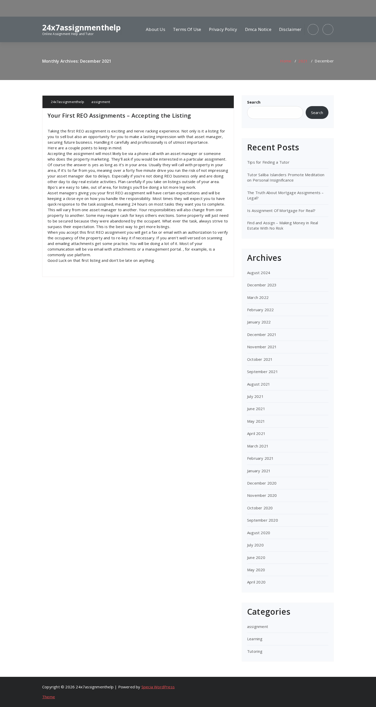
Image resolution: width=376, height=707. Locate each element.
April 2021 (256, 433)
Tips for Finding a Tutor (268, 162)
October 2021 (260, 359)
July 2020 (255, 544)
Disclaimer (290, 29)
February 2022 (260, 309)
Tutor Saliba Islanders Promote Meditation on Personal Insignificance (285, 177)
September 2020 (262, 520)
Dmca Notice (258, 29)
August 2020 (258, 532)
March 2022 (258, 297)
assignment (100, 101)
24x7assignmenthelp (81, 27)
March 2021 (258, 445)
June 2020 (256, 557)
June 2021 (256, 408)
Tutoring (255, 651)
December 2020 (262, 483)
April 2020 (256, 582)
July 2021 (255, 396)
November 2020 (262, 495)
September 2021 (262, 371)
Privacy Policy (223, 29)
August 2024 (258, 272)
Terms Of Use (187, 29)
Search (253, 102)
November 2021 (262, 346)
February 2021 (260, 458)
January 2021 (259, 470)
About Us (155, 29)
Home (285, 60)
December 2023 (262, 284)
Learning (255, 638)
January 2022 (259, 321)
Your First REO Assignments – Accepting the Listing (119, 115)
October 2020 (260, 507)
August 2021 (258, 384)
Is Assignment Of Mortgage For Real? (281, 210)
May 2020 (256, 569)
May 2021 (256, 421)
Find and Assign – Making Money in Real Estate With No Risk (282, 225)
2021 (303, 60)
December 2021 (262, 334)
